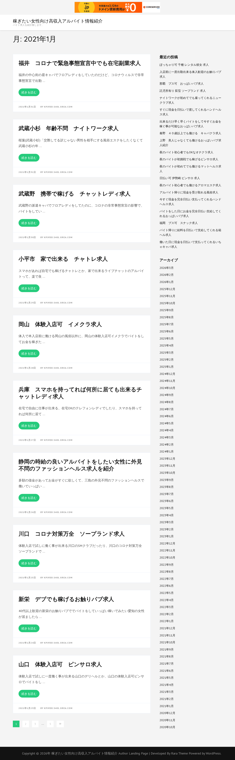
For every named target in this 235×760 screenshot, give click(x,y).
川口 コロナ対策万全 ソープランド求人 (72, 533)
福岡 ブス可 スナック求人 (179, 223)
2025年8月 (167, 317)
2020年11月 (167, 720)
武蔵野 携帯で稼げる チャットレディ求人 (75, 193)
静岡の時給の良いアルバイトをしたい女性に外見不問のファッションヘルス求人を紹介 (80, 465)
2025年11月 (167, 296)
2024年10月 (167, 388)
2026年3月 (167, 268)
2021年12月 (167, 628)
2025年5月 (167, 338)
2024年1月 (167, 451)
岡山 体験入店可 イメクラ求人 (60, 324)
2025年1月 (167, 366)
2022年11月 (167, 550)
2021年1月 (167, 706)
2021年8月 (167, 656)
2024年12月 (167, 374)
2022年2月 (167, 614)
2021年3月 (167, 692)
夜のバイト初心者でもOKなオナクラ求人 (186, 152)
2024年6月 (167, 416)
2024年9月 (167, 395)
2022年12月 (167, 543)
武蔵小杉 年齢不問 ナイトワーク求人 (69, 128)
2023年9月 (167, 480)
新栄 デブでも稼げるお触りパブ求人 (66, 599)
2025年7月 (167, 324)
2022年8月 (167, 571)
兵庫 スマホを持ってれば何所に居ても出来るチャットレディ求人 (80, 393)
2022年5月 (167, 593)
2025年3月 (167, 352)
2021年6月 (167, 670)
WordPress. (213, 753)
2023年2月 (167, 529)
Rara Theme (180, 753)
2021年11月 (167, 635)
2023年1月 (167, 536)
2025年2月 (167, 359)
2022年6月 (167, 585)
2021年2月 (167, 699)
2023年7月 (167, 494)
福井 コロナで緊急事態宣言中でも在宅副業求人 (80, 63)
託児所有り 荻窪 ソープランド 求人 (183, 90)
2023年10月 (167, 472)
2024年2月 (167, 444)
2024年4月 (167, 430)
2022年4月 (167, 600)
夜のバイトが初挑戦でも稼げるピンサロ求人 (189, 159)
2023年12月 (167, 458)
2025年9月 (167, 310)
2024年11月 (167, 381)
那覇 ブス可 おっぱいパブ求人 (182, 83)
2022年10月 (167, 557)
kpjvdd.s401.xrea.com (58, 106)
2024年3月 (167, 437)
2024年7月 (167, 409)
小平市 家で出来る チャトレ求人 (63, 258)
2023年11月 (167, 465)
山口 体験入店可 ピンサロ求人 (60, 664)
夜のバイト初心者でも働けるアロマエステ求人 (190, 185)
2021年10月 (167, 642)
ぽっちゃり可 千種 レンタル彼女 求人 (184, 64)
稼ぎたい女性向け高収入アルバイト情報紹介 (58, 21)
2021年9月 (167, 649)
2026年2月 (167, 275)
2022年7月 (167, 579)
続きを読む (29, 92)
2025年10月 (167, 303)
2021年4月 (167, 685)
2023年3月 (167, 522)
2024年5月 (167, 423)
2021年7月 (167, 663)
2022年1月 (167, 621)
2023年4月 (167, 515)
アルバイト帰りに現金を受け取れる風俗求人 (189, 192)
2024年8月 (167, 402)
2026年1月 (167, 282)
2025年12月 (167, 289)
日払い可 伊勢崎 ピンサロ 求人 (180, 178)
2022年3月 (167, 607)
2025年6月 (167, 331)
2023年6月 (167, 501)
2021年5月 (167, 677)
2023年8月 (167, 487)
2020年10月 (167, 727)
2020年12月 (167, 713)
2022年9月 (167, 564)
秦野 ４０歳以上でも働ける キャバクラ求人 (190, 133)
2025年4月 (167, 345)
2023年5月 (167, 508)
